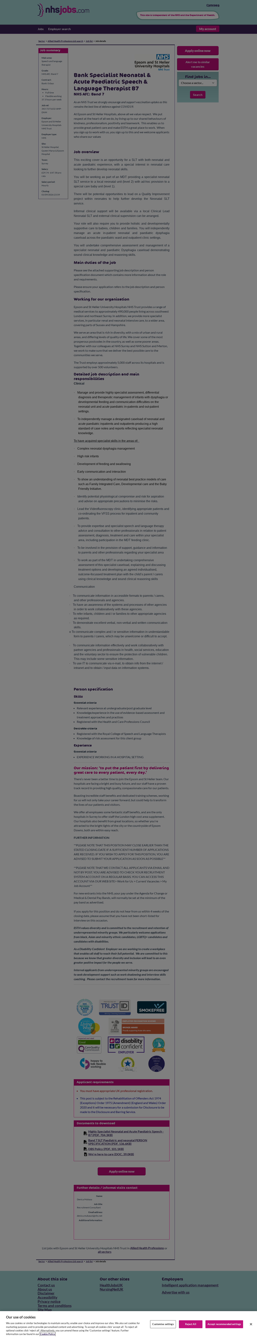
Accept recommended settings (224, 1324)
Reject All (190, 1324)
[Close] (251, 1324)
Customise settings (163, 1324)
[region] (128, 1324)
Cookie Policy (47, 1334)
